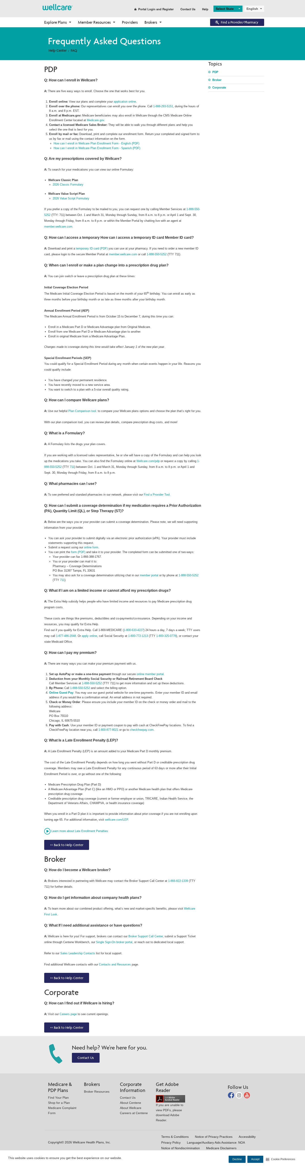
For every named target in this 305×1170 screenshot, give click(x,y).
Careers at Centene (134, 1113)
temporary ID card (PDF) (92, 248)
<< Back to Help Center (66, 845)
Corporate (219, 87)
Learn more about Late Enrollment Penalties (79, 831)
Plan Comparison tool (82, 411)
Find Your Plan (58, 1097)
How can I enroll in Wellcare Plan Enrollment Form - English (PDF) (96, 143)
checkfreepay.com (142, 729)
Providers (130, 22)
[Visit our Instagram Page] (239, 1095)
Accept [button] (255, 1159)
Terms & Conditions (175, 1136)
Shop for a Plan (59, 1103)
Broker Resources (96, 1091)
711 (72, 467)
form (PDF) (78, 552)
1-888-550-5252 (157, 254)
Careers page (68, 1014)
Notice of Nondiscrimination (180, 1148)
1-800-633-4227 (134, 630)
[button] (280, 1159)
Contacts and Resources (115, 964)
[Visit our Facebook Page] (231, 1095)
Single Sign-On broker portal (114, 942)
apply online (89, 636)
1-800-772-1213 (138, 636)
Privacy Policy (171, 1142)
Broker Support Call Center (145, 936)
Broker (216, 80)
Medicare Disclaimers (221, 1148)
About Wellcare (130, 1108)
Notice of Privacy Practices (213, 1136)
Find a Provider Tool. (157, 494)
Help (205, 9)
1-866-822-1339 (178, 881)
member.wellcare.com (58, 226)
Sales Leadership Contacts (77, 953)
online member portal (150, 674)
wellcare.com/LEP (116, 819)
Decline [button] (237, 1159)
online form (91, 547)
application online (125, 101)
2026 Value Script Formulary (71, 198)
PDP (215, 72)
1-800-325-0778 (166, 636)
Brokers (150, 22)
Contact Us (187, 9)
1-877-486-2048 (66, 636)
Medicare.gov (95, 120)
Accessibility (247, 1136)
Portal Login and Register (156, 9)
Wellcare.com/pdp (148, 461)
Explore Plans (55, 22)
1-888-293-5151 (163, 106)
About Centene (130, 1103)
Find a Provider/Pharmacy (239, 22)
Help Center (58, 50)
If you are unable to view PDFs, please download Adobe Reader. (169, 1112)
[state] (58, 7)
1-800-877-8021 (108, 729)
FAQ (74, 50)
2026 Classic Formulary (68, 184)
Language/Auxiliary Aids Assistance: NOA (216, 1142)
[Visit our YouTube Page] (247, 1095)
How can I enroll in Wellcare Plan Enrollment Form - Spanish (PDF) (97, 148)
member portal (149, 575)
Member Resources (94, 22)
